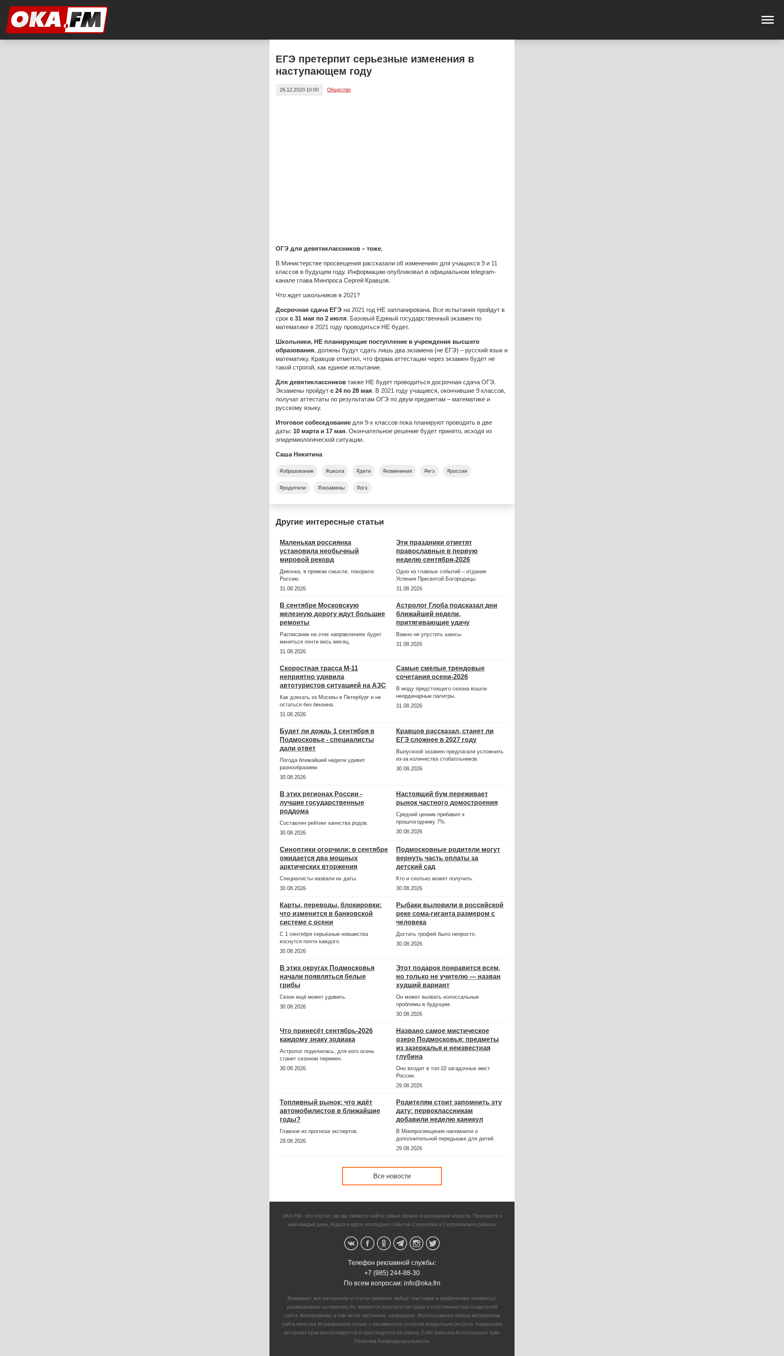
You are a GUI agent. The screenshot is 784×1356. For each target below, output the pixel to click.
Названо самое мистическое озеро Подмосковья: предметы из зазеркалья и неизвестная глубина (447, 1043)
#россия (457, 471)
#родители (293, 488)
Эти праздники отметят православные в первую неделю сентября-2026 (437, 551)
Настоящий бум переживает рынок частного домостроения (447, 798)
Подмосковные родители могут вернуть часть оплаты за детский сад (448, 858)
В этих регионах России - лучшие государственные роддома (322, 802)
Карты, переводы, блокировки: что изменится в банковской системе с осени (331, 914)
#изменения (397, 471)
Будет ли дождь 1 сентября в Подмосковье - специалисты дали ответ (327, 740)
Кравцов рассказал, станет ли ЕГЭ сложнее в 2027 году (445, 735)
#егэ (429, 471)
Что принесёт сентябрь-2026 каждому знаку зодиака (326, 1035)
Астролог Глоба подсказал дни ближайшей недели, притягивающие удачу (446, 614)
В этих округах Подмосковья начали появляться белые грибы (327, 976)
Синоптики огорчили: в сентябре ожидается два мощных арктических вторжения (334, 858)
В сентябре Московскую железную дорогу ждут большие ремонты (332, 614)
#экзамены (331, 488)
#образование (297, 471)
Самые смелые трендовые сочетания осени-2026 (440, 672)
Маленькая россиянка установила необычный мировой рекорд (319, 551)
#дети (363, 471)
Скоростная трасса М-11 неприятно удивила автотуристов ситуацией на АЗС (333, 677)
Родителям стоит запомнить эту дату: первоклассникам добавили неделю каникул (449, 1111)
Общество (339, 90)
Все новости (392, 1176)
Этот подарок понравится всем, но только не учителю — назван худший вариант (448, 976)
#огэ (362, 488)
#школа (335, 471)
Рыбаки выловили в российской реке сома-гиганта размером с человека (449, 914)
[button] (767, 20)
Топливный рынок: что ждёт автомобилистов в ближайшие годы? (330, 1111)
